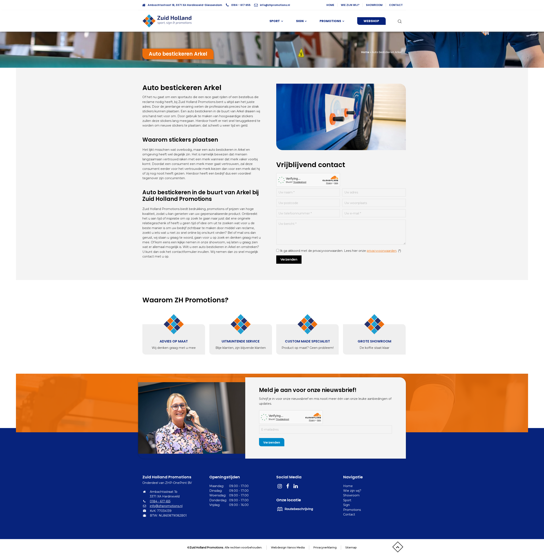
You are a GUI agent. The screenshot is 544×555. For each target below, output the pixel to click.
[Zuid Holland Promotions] (169, 21)
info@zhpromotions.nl (275, 5)
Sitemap (351, 547)
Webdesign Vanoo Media (288, 547)
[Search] (399, 21)
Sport (347, 500)
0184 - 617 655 (241, 5)
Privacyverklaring (325, 547)
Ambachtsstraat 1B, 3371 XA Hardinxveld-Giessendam (185, 5)
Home (330, 5)
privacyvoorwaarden (382, 251)
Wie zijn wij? (350, 5)
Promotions (352, 510)
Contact (396, 5)
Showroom (374, 5)
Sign (346, 505)
